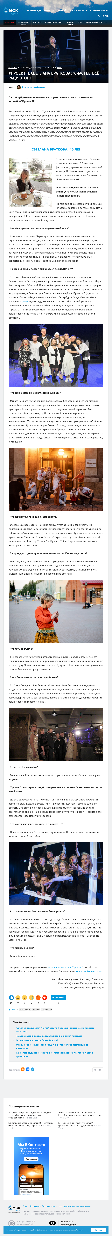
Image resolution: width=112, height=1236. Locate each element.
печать (59, 67)
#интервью (25, 1009)
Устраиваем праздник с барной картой (37, 1040)
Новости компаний (55, 10)
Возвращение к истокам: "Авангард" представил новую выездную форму (75, 1124)
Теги (14, 1009)
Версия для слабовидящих (68, 1223)
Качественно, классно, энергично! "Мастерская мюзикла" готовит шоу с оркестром (30, 1124)
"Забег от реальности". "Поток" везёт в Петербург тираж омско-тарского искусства (79, 1113)
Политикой (79, 1230)
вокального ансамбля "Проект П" (66, 967)
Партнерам (35, 1206)
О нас (25, 1206)
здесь (25, 301)
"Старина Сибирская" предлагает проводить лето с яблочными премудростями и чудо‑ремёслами (29, 1115)
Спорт (81, 22)
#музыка (36, 1009)
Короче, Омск (70, 23)
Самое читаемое (78, 10)
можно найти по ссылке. (89, 971)
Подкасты (37, 22)
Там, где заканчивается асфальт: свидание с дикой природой (49, 1035)
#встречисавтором (54, 22)
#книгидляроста (94, 22)
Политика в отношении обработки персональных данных (66, 1206)
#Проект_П (46, 1009)
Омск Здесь (11, 11)
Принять (98, 1230)
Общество (9, 22)
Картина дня (34, 10)
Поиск (104, 16)
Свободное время (23, 23)
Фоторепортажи (99, 10)
